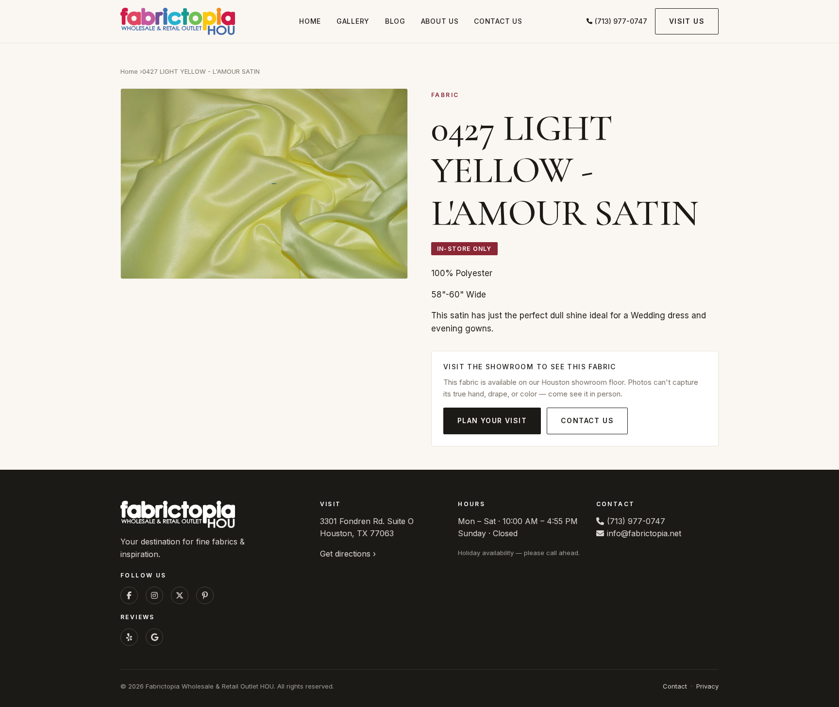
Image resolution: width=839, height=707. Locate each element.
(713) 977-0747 (621, 21)
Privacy (707, 686)
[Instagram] (154, 595)
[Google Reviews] (154, 637)
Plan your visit (492, 420)
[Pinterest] (205, 595)
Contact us (498, 21)
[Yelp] (129, 637)
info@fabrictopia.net (644, 533)
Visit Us (687, 21)
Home (310, 21)
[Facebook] (129, 595)
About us (440, 21)
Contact (675, 686)
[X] (179, 595)
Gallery (352, 21)
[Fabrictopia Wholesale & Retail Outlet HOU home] (177, 21)
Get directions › (348, 554)
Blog (395, 21)
